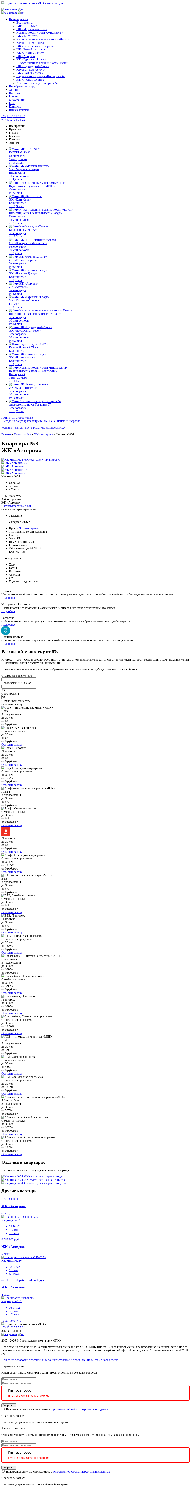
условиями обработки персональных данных (81, 1409)
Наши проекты (18, 19)
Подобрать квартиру (22, 86)
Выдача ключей (19, 109)
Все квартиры (10, 1198)
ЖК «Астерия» (28, 528)
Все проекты (17, 126)
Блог (12, 103)
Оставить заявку (11, 704)
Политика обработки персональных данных (29, 1359)
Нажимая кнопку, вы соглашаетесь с (57, 1409)
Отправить (9, 1405)
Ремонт (13, 96)
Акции (13, 89)
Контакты (15, 106)
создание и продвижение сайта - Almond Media (88, 1359)
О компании (17, 99)
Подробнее (8, 597)
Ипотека (14, 93)
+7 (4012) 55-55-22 (13, 116)
